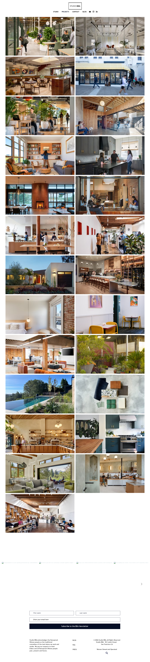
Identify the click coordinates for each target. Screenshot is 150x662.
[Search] (107, 653)
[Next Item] (141, 584)
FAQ (74, 645)
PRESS (75, 649)
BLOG (74, 640)
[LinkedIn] (97, 12)
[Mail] (90, 11)
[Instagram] (93, 12)
